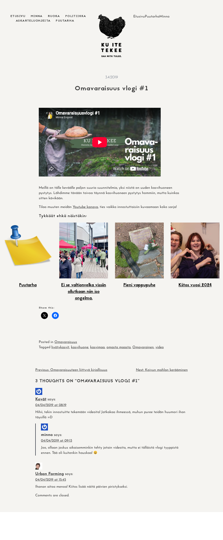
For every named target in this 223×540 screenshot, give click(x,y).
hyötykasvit (60, 347)
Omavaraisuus (65, 342)
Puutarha (65, 21)
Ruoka (54, 16)
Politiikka (75, 16)
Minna (37, 16)
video (159, 347)
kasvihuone (79, 347)
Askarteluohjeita (33, 21)
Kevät (40, 399)
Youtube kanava (85, 207)
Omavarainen (143, 347)
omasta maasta (118, 347)
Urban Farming (49, 474)
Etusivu (17, 16)
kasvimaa (97, 347)
